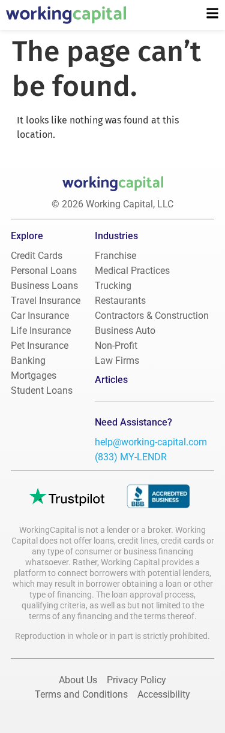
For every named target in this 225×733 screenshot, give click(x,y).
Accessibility (163, 694)
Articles (111, 379)
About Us (78, 680)
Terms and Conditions (81, 694)
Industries (116, 236)
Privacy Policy (136, 680)
